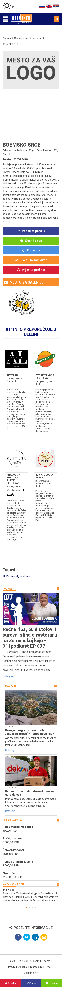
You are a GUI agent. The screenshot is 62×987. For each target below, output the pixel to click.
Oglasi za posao (13, 820)
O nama (46, 961)
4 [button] (35, 907)
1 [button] (26, 907)
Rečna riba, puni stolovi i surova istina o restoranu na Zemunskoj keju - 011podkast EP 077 (30, 637)
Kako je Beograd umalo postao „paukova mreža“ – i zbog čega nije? (29, 731)
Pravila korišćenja (18, 966)
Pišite (32, 983)
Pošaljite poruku (33, 231)
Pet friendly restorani (18, 576)
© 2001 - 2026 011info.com (24, 961)
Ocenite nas (33, 240)
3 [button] (32, 907)
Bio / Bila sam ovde (33, 260)
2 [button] (29, 907)
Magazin (10, 686)
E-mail (48, 966)
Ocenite (53, 983)
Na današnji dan (13, 884)
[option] (31, 895)
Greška (12, 983)
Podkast (8, 588)
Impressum (36, 966)
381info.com (31, 972)
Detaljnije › (9, 676)
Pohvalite (33, 250)
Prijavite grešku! (33, 270)
